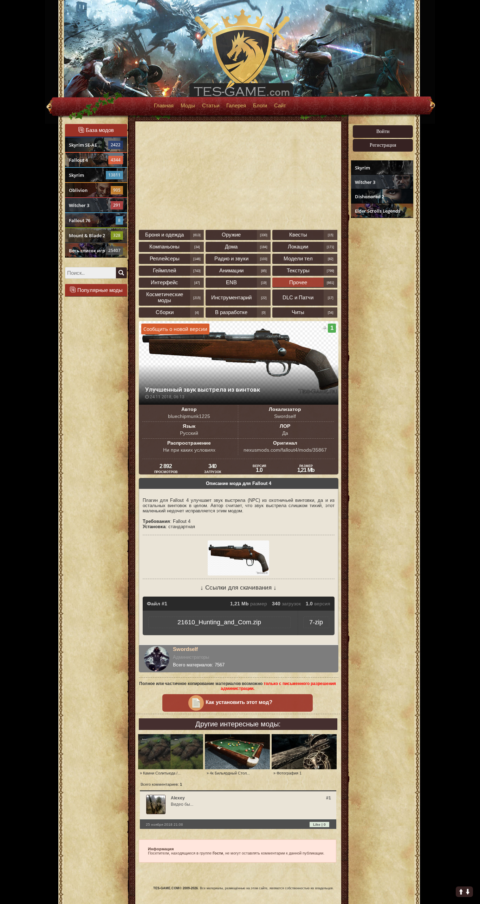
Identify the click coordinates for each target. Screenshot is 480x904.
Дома (231, 247)
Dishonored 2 (369, 196)
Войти (383, 131)
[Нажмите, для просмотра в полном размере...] (238, 574)
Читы (298, 312)
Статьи (210, 105)
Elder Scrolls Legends (377, 211)
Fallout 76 (95, 220)
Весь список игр (95, 250)
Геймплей (164, 270)
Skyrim (95, 175)
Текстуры (298, 270)
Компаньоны (164, 247)
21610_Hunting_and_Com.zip (219, 622)
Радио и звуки (231, 258)
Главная (164, 105)
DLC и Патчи (298, 297)
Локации (298, 247)
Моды (188, 105)
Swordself (185, 649)
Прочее (298, 282)
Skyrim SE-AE (95, 145)
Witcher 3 (95, 205)
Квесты (298, 235)
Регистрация (383, 145)
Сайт (280, 105)
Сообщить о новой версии (175, 329)
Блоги (260, 105)
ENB (231, 282)
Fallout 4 (95, 160)
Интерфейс (164, 282)
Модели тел (298, 258)
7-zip (316, 622)
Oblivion (95, 190)
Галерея (236, 105)
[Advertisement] (381, 328)
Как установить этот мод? (239, 702)
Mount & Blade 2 (95, 235)
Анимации (231, 270)
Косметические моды (164, 297)
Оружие (231, 235)
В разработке (231, 312)
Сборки (165, 312)
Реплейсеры (165, 258)
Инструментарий (231, 297)
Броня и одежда (164, 235)
